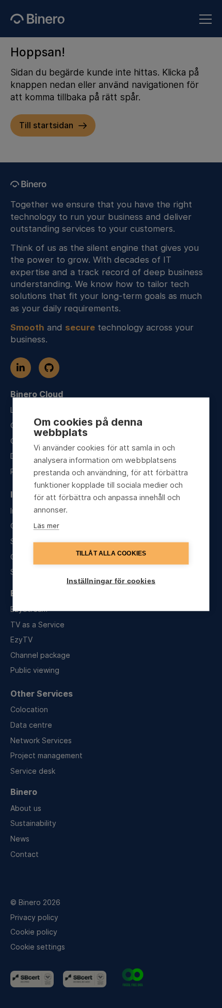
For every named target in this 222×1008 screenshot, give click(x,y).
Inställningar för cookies (111, 580)
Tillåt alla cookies (111, 553)
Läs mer (46, 525)
